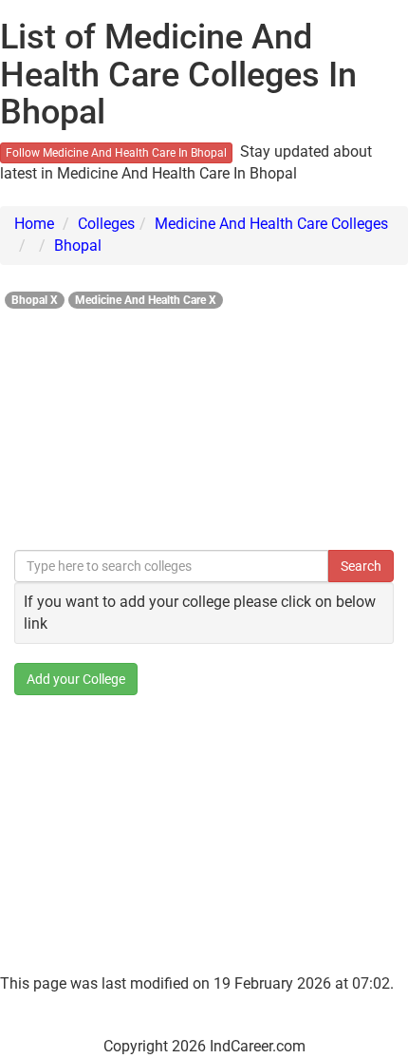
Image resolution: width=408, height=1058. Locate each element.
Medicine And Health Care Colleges (271, 224)
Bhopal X (34, 300)
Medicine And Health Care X (145, 300)
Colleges (106, 224)
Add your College (76, 679)
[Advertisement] (204, 424)
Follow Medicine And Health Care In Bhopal (116, 153)
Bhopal (78, 245)
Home (34, 224)
